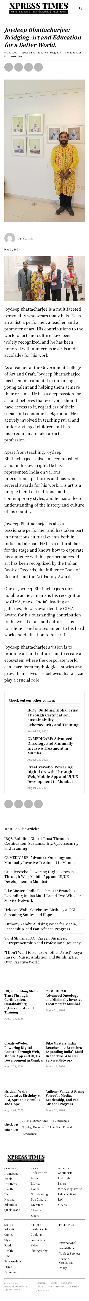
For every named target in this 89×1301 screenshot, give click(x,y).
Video (34, 1245)
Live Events (38, 1240)
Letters (62, 1183)
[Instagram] (61, 1235)
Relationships (12, 1261)
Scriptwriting (39, 1194)
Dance (35, 1189)
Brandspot (10, 52)
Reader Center (40, 1229)
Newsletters (66, 1248)
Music (35, 1178)
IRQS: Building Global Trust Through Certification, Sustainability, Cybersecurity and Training (53, 717)
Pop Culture (38, 1199)
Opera (35, 1215)
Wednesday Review (70, 1189)
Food (7, 1245)
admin (27, 238)
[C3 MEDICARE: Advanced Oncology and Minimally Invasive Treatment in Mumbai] (16, 742)
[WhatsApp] (38, 67)
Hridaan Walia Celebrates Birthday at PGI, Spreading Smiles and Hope (22, 1097)
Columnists (65, 1172)
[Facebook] (8, 67)
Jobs (7, 1256)
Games (8, 1234)
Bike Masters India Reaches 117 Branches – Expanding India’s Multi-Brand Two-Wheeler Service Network (65, 1051)
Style (7, 1240)
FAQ (60, 1199)
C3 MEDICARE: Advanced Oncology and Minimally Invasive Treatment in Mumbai (50, 745)
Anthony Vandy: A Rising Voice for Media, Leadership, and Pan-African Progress (65, 1097)
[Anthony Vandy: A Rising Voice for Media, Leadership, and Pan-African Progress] (65, 1079)
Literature (37, 1205)
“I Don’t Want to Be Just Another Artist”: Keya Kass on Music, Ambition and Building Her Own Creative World (43, 957)
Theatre (36, 1210)
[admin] (10, 238)
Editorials (64, 1178)
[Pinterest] (28, 67)
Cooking (36, 1234)
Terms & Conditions (66, 1260)
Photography (39, 1251)
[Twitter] (18, 67)
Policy (63, 1268)
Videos (62, 1205)
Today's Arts (39, 1172)
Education (10, 1229)
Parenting (10, 1272)
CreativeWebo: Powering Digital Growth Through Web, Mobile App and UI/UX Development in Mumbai (52, 774)
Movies (35, 1183)
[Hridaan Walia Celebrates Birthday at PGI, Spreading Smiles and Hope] (23, 1079)
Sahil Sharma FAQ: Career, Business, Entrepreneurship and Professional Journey (42, 940)
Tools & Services (69, 1253)
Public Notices (67, 1194)
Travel (8, 1266)
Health (8, 1251)
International (67, 1243)
